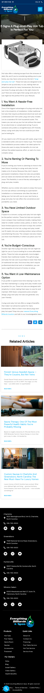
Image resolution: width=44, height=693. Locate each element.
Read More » (8, 389)
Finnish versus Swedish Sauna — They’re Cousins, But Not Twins (20, 373)
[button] (40, 9)
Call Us (37, 2)
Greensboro (9, 536)
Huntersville (9, 562)
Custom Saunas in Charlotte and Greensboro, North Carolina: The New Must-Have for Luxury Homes (21, 477)
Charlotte (8, 514)
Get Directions (6, 2)
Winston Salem (10, 587)
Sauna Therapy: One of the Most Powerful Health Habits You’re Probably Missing (20, 424)
